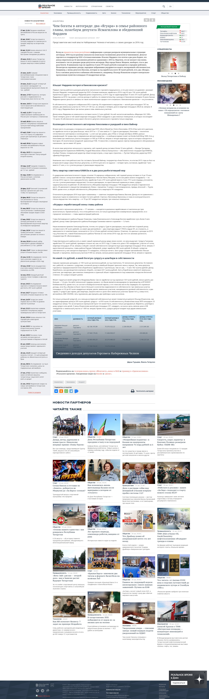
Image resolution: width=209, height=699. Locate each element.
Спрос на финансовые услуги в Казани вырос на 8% (34, 251)
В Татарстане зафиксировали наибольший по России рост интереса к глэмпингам (34, 115)
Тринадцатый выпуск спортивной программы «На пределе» (69, 491)
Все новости (40, 23)
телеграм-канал (81, 371)
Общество (165, 13)
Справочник (96, 6)
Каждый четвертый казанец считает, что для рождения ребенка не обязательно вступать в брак (34, 356)
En (170, 6)
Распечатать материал (144, 391)
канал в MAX (113, 371)
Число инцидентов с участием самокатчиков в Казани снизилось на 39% (33, 268)
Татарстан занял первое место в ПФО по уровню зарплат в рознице (33, 301)
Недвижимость (91, 13)
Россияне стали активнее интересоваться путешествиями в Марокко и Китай (34, 337)
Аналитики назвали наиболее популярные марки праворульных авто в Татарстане (33, 310)
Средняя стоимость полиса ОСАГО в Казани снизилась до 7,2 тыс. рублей (34, 168)
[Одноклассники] (152, 20)
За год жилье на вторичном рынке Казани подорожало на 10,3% (31, 328)
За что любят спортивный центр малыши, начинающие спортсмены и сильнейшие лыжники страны (69, 582)
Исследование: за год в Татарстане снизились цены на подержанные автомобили (34, 366)
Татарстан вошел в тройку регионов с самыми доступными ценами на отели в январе (33, 233)
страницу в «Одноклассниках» (134, 371)
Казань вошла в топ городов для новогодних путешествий (33, 319)
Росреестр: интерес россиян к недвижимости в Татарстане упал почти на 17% (33, 97)
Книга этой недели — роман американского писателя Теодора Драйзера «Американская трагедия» (136, 542)
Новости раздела (34, 392)
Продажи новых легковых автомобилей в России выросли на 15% (33, 145)
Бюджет (82, 382)
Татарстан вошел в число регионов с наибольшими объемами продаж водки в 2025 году (33, 211)
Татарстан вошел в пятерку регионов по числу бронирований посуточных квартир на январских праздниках (34, 222)
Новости (68, 6)
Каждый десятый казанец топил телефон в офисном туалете (34, 277)
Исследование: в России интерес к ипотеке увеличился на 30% (32, 177)
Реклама (162, 687)
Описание (162, 693)
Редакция (162, 684)
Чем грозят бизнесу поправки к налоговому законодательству (138, 633)
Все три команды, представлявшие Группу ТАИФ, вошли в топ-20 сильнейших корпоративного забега (69, 446)
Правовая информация (163, 690)
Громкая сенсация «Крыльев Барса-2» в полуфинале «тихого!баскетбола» (104, 578)
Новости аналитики (34, 21)
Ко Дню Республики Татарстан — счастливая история (101, 492)
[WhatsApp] (66, 391)
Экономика (58, 13)
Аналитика (44, 13)
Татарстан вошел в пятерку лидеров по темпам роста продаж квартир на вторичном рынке (33, 42)
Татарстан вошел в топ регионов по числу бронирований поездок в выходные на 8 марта (34, 200)
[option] (173, 62)
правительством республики (77, 52)
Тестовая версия (112, 693)
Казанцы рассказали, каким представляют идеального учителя (33, 346)
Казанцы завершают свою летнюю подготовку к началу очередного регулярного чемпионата (171, 494)
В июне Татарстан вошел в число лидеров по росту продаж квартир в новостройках (33, 61)
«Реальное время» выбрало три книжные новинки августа (173, 587)
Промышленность (74, 13)
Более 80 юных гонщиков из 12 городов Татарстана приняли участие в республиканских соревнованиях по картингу (172, 447)
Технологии (126, 13)
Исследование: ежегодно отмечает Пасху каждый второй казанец (33, 154)
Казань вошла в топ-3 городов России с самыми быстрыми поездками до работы (34, 52)
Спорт (153, 13)
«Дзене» (107, 374)
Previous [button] (159, 62)
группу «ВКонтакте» (98, 371)
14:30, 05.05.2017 (59, 38)
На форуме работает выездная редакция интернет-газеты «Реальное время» (172, 540)
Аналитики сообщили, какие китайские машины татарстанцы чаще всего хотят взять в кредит (34, 376)
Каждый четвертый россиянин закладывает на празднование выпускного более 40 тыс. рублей (34, 87)
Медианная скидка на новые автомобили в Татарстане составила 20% (34, 386)
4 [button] (178, 73)
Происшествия (128, 485)
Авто (104, 13)
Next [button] (188, 62)
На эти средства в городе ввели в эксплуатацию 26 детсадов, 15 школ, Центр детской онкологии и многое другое (138, 447)
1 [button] (169, 73)
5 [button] (180, 105)
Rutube (99, 374)
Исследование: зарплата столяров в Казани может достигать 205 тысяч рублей (34, 286)
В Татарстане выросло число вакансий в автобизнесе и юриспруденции (34, 106)
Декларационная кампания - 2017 (87, 38)
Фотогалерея (82, 6)
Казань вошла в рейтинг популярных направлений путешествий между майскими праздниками (34, 124)
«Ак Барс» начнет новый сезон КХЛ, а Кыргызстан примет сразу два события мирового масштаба (137, 588)
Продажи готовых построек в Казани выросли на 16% (34, 294)
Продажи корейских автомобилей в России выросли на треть (34, 32)
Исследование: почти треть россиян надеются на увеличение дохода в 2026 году (34, 259)
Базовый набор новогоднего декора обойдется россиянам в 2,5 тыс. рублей (32, 243)
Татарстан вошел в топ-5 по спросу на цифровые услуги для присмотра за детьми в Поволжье (33, 135)
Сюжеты (109, 6)
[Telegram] (71, 391)
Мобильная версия (113, 690)
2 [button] (172, 73)
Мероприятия (141, 13)
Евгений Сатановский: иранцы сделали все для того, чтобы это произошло (34, 191)
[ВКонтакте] (146, 20)
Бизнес (113, 13)
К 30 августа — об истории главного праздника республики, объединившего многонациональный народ (68, 536)
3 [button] (175, 73)
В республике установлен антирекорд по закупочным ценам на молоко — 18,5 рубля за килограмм (103, 623)
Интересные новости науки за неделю (103, 536)
